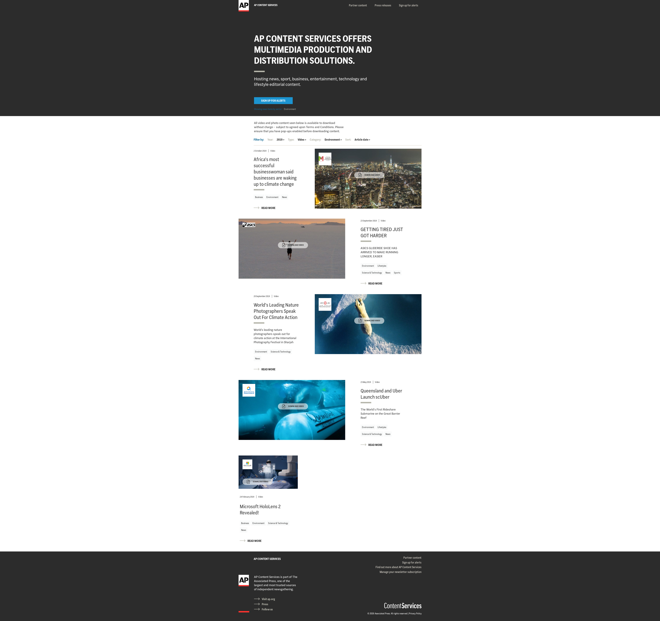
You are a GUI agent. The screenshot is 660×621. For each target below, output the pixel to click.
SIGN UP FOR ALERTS (273, 100)
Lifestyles (382, 265)
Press (265, 604)
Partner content (358, 5)
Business (259, 197)
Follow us (267, 609)
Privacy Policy (415, 613)
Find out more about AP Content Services (398, 567)
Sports (397, 272)
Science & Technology (372, 272)
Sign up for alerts (408, 5)
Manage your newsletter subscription (400, 572)
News (284, 197)
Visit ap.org (268, 599)
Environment (290, 109)
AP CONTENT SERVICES (267, 559)
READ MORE (268, 208)
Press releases (383, 5)
